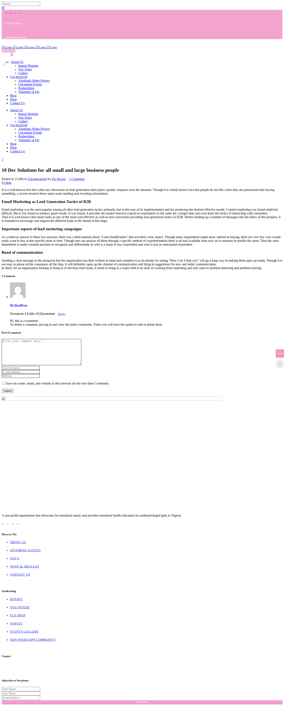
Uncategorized (37, 179)
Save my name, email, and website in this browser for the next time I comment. (57, 383)
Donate (16, 599)
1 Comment (76, 179)
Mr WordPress (18, 305)
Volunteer (20, 607)
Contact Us (20, 574)
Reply (62, 313)
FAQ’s (14, 558)
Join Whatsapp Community (33, 639)
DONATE (8, 51)
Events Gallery (24, 631)
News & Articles (24, 566)
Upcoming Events (25, 550)
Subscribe (142, 702)
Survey (16, 623)
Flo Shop (18, 615)
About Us (18, 542)
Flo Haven (59, 179)
